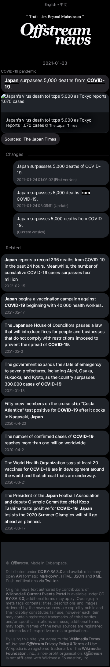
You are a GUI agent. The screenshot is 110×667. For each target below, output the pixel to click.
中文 (63, 4)
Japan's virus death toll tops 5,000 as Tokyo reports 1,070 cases (48, 122)
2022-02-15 (15, 286)
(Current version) (31, 232)
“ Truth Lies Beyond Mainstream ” (55, 16)
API (19, 576)
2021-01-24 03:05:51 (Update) (42, 205)
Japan (12, 80)
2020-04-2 (14, 449)
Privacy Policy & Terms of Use (61, 644)
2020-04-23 (15, 423)
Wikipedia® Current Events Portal (36, 594)
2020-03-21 (15, 482)
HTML (66, 576)
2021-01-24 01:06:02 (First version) (46, 179)
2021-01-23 (55, 63)
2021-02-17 (15, 312)
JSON (79, 576)
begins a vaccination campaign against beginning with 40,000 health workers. (54, 302)
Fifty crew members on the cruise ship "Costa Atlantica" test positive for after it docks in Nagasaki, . (55, 410)
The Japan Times (40, 139)
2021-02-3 (14, 351)
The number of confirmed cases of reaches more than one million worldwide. (49, 439)
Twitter (51, 580)
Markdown (49, 576)
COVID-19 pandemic (18, 71)
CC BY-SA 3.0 (50, 571)
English (50, 4)
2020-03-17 (15, 528)
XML (97, 576)
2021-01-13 (15, 390)
